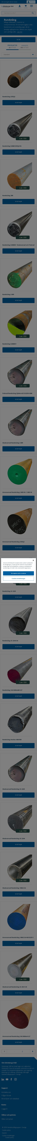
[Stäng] (33, 560)
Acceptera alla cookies (18, 573)
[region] (18, 570)
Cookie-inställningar (18, 578)
